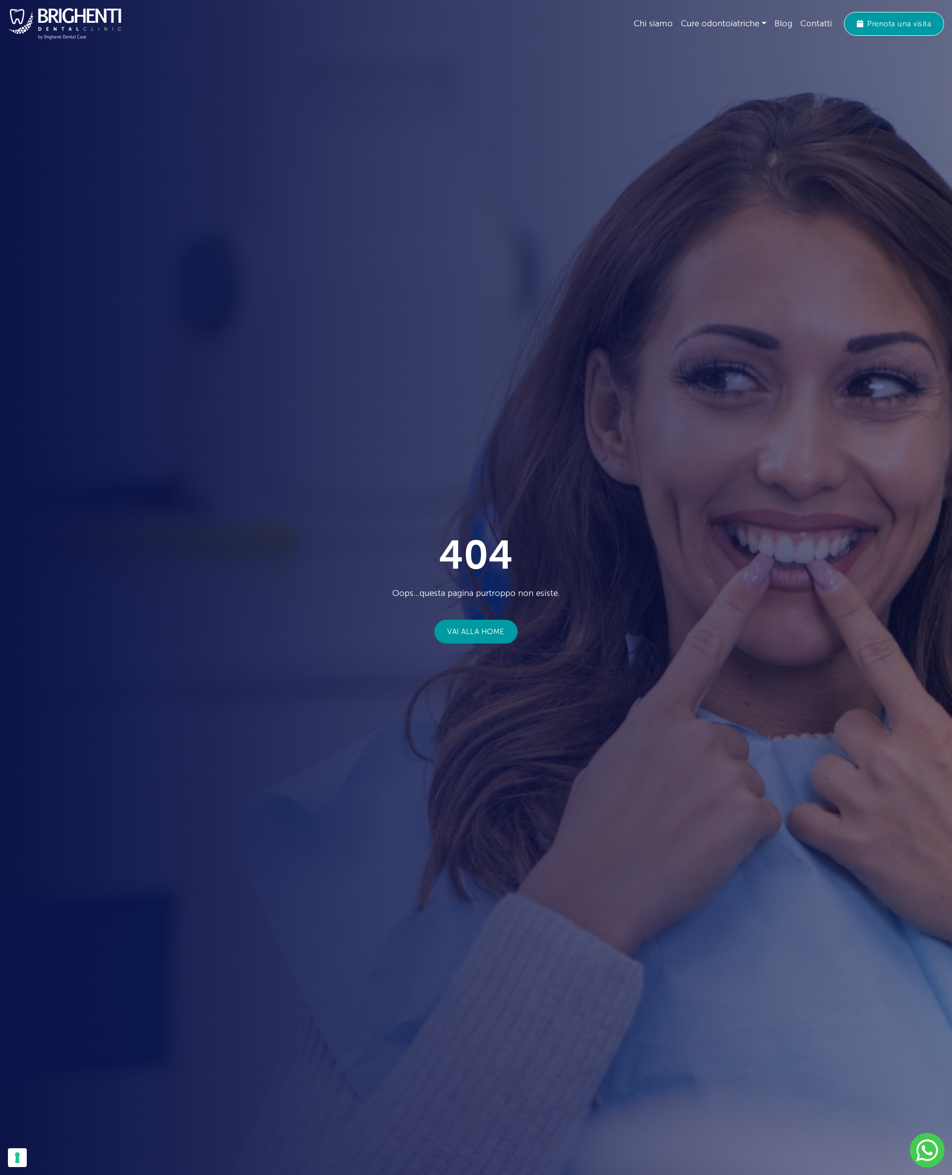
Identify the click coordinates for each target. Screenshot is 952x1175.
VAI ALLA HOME (476, 632)
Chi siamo (653, 23)
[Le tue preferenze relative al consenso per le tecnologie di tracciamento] (17, 1157)
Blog (783, 23)
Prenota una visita (899, 24)
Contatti (816, 23)
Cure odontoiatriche (720, 23)
